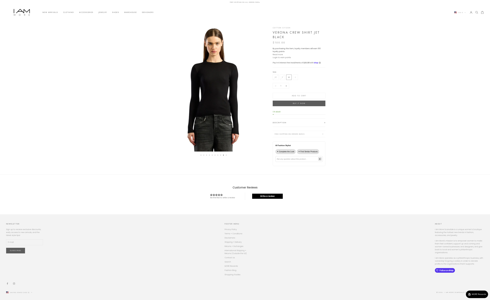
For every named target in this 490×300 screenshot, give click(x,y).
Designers (148, 12)
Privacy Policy (231, 229)
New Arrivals (50, 12)
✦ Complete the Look (285, 152)
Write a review (267, 196)
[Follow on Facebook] (7, 283)
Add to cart (299, 95)
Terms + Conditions (233, 233)
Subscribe (15, 250)
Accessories (86, 12)
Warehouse (130, 12)
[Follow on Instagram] (14, 283)
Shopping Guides (232, 274)
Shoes (115, 12)
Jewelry (103, 12)
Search (228, 262)
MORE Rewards (231, 266)
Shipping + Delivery (233, 242)
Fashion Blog (230, 270)
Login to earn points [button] (282, 57)
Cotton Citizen (281, 28)
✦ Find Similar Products (308, 152)
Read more (278, 54)
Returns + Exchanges (234, 246)
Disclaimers (230, 238)
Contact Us (230, 257)
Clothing (68, 12)
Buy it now (299, 103)
